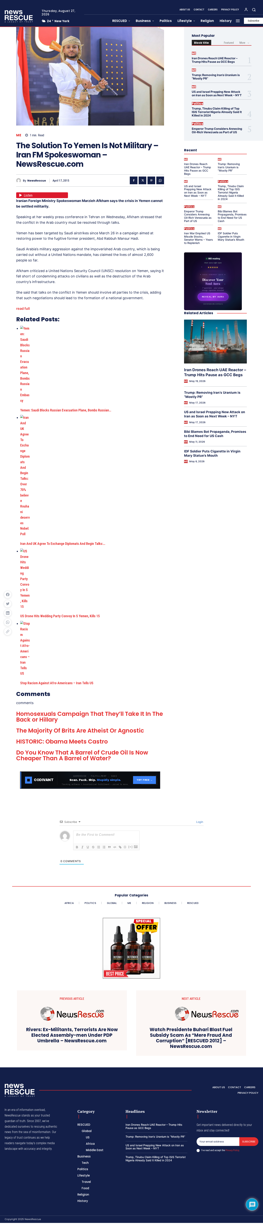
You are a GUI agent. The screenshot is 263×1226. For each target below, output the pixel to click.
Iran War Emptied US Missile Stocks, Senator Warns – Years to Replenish (198, 238)
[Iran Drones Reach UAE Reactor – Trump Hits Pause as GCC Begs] (215, 341)
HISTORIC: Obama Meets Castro (62, 741)
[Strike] (93, 847)
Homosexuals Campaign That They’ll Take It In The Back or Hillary (89, 717)
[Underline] (87, 847)
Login (199, 821)
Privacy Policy (232, 1150)
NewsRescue (36, 180)
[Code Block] (114, 847)
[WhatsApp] (160, 180)
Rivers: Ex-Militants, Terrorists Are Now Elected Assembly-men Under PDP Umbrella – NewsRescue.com (72, 1035)
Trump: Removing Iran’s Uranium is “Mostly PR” (216, 76)
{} (125, 846)
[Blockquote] (109, 847)
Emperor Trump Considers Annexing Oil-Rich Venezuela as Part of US (217, 130)
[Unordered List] (104, 847)
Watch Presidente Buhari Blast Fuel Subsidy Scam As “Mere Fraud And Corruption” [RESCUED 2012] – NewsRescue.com (191, 1038)
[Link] (120, 847)
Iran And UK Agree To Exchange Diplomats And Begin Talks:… (62, 544)
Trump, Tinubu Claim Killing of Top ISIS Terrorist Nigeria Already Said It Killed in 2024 (217, 112)
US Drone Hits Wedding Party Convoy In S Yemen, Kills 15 (60, 616)
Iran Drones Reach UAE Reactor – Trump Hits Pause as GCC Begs (215, 60)
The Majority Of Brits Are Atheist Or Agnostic (80, 730)
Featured (229, 42)
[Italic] (82, 847)
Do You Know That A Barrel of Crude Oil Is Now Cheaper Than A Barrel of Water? (82, 755)
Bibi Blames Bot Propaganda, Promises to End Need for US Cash (232, 216)
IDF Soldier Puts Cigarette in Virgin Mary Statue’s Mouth (231, 236)
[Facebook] (133, 180)
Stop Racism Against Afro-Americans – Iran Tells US (56, 683)
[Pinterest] (151, 180)
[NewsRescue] (19, 16)
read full (23, 308)
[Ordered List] (98, 847)
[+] (130, 846)
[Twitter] (142, 180)
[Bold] (77, 847)
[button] (253, 9)
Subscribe (248, 1141)
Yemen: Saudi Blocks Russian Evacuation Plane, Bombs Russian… (65, 410)
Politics (197, 103)
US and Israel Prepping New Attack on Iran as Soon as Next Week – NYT (217, 93)
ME (18, 135)
